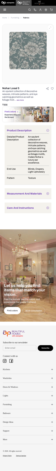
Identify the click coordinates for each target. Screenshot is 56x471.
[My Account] (40, 9)
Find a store (10, 112)
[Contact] (35, 9)
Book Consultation (33, 311)
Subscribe (45, 348)
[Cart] (51, 9)
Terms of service (21, 455)
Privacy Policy (7, 455)
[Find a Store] (46, 9)
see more (20, 100)
